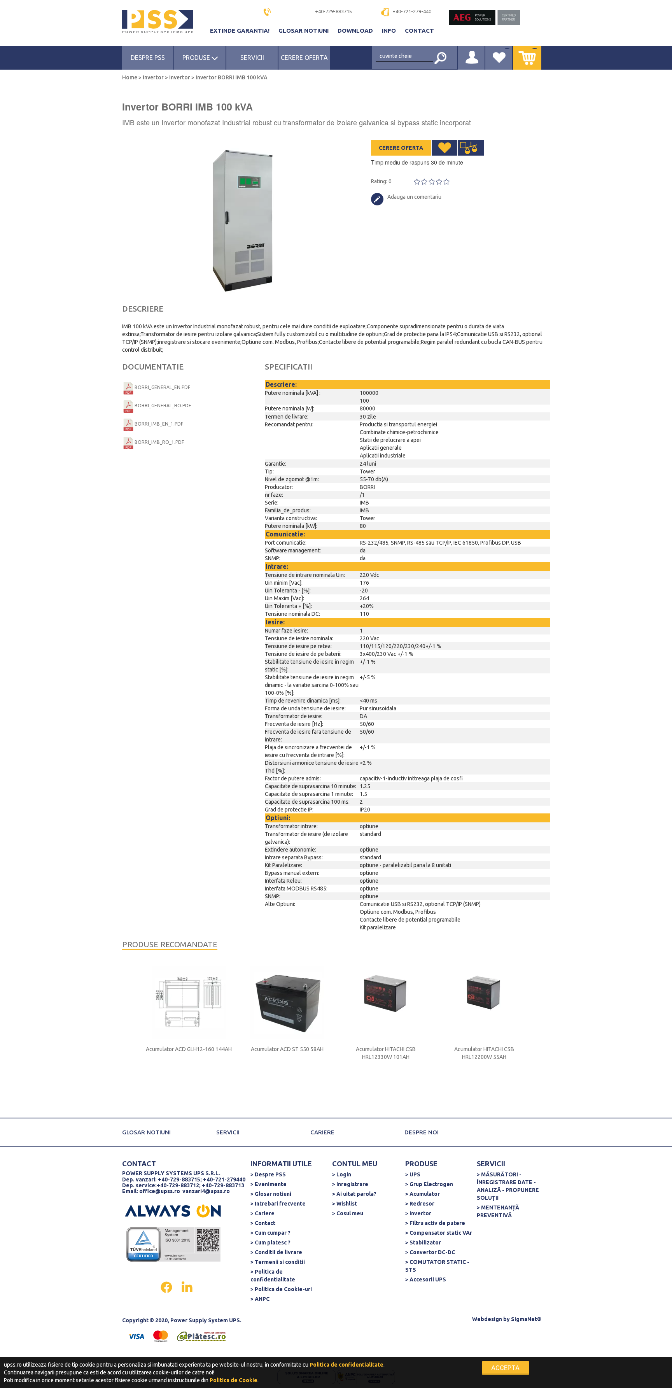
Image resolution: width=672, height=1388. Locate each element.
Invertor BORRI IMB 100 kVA (231, 77)
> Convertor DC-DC (430, 1252)
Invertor (153, 77)
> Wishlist (344, 1203)
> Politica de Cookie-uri (281, 1289)
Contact (419, 30)
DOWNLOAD (356, 30)
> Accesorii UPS (425, 1279)
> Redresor (419, 1203)
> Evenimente (268, 1184)
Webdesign (487, 1319)
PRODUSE (197, 57)
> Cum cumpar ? (270, 1233)
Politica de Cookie (233, 1380)
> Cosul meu (347, 1213)
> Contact (262, 1223)
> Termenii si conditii (277, 1262)
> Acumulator (422, 1194)
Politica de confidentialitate (346, 1365)
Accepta (505, 1368)
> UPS (412, 1174)
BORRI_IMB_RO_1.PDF (159, 442)
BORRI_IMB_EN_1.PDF (159, 423)
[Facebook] (167, 1286)
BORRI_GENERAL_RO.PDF (163, 405)
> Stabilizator (423, 1242)
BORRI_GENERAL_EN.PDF (162, 387)
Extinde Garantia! (240, 30)
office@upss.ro (159, 1191)
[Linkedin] (187, 1286)
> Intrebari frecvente (278, 1203)
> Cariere (262, 1213)
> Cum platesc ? (270, 1242)
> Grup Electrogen (429, 1184)
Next (332, 218)
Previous (126, 218)
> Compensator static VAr (438, 1233)
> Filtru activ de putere (435, 1223)
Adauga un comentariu (414, 197)
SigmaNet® (526, 1319)
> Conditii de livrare (276, 1252)
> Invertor (418, 1213)
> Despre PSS (268, 1174)
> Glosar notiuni (270, 1194)
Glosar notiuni (304, 30)
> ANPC (260, 1299)
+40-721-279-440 (411, 11)
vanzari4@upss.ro (206, 1191)
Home (130, 77)
